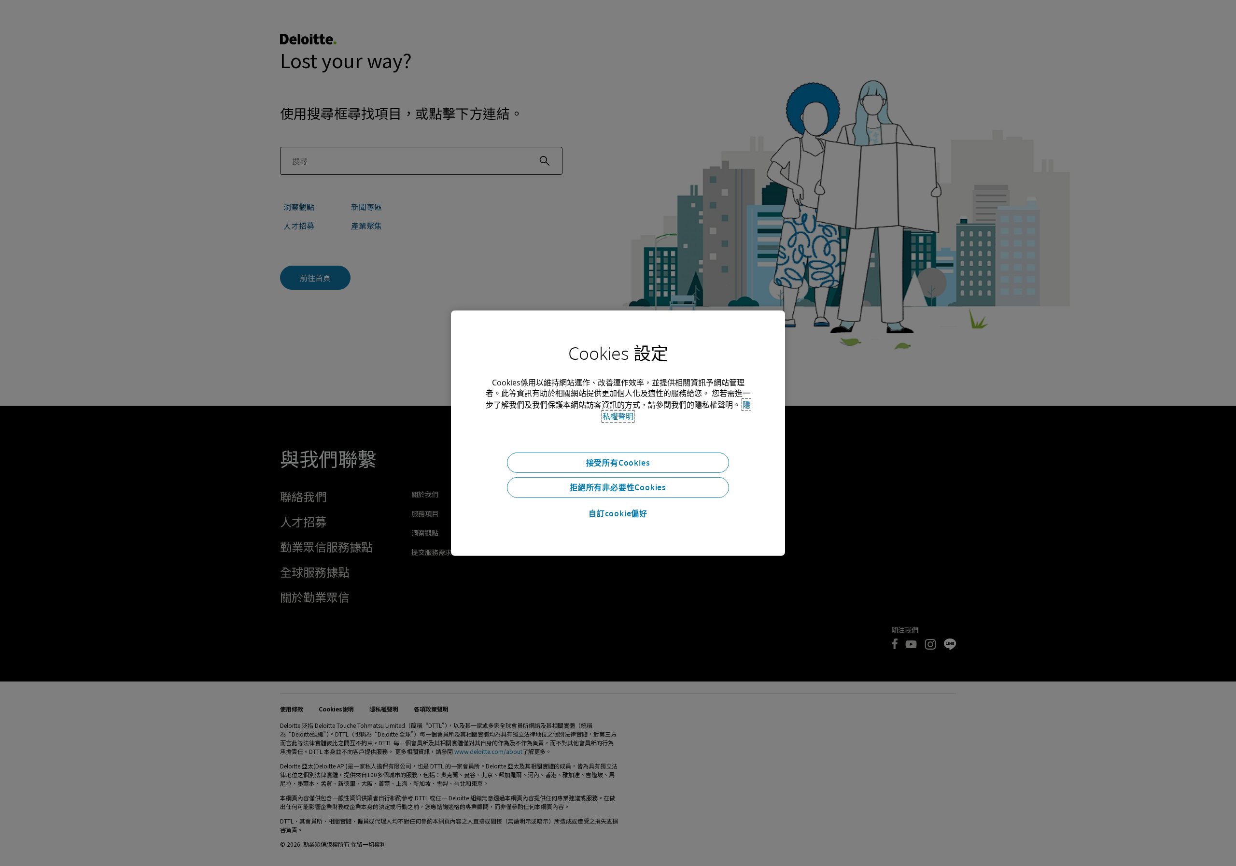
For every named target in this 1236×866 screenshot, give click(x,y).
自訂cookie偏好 (618, 513)
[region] (618, 432)
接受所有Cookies (618, 462)
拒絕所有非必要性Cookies (618, 487)
